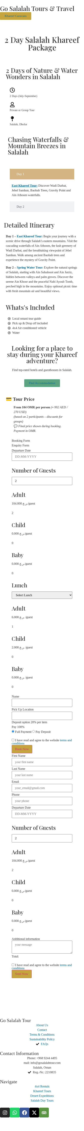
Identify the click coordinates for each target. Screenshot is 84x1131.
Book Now (22, 749)
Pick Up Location (23, 709)
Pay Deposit (43, 731)
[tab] (42, 174)
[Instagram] (5, 1112)
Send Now (21, 974)
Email (15, 781)
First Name (18, 755)
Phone (16, 794)
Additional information (26, 939)
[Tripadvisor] (44, 1112)
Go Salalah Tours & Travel (37, 8)
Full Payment (23, 731)
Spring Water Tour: (30, 267)
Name (15, 696)
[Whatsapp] (15, 1112)
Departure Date (21, 450)
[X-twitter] (34, 1112)
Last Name (18, 768)
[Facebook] (24, 1112)
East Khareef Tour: (30, 236)
